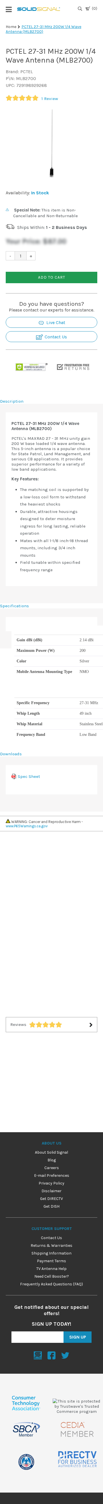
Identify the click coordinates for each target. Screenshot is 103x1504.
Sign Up (77, 1337)
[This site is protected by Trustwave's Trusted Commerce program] (77, 1406)
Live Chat (55, 322)
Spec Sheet (29, 776)
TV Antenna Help (51, 1268)
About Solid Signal (51, 1152)
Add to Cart (51, 277)
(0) (94, 8)
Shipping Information (51, 1253)
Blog (51, 1160)
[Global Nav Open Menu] (8, 9)
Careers (51, 1167)
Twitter (65, 1355)
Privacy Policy (51, 1183)
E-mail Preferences (51, 1175)
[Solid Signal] (38, 10)
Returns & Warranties (51, 1245)
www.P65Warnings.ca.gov (27, 826)
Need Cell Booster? (51, 1276)
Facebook (51, 1355)
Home (11, 26)
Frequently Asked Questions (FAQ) (51, 1284)
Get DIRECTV (51, 1198)
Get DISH (51, 1206)
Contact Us (55, 336)
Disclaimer (51, 1191)
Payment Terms (51, 1261)
